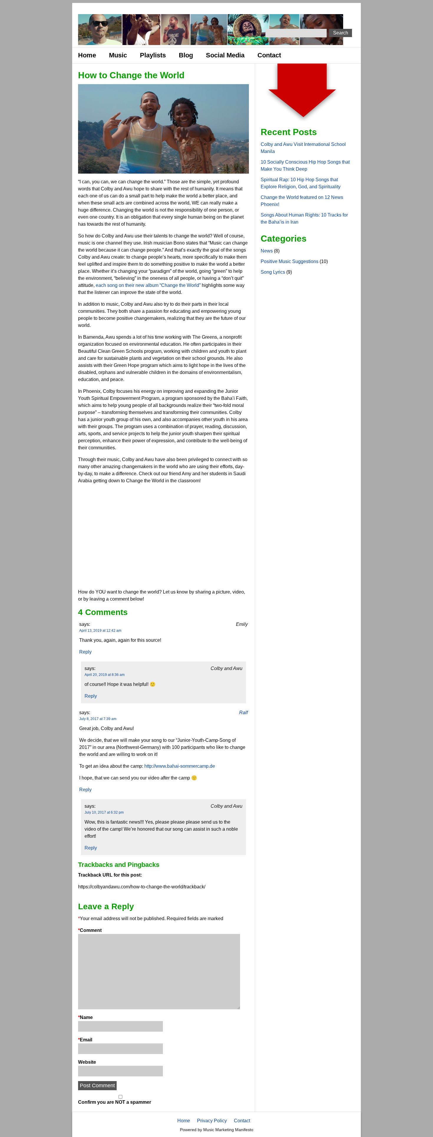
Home (87, 55)
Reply (85, 651)
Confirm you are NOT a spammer (114, 1102)
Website (87, 1062)
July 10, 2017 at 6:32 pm (104, 812)
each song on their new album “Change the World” (148, 285)
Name (85, 1017)
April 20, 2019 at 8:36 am (105, 675)
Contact (269, 55)
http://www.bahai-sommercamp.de (179, 766)
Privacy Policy (212, 1120)
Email (85, 1039)
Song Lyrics (273, 272)
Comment (90, 930)
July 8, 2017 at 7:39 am (97, 719)
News (267, 250)
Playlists (153, 55)
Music (118, 55)
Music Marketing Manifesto (228, 1129)
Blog (186, 55)
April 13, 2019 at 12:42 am (100, 631)
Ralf (243, 712)
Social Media (225, 55)
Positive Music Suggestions (289, 261)
